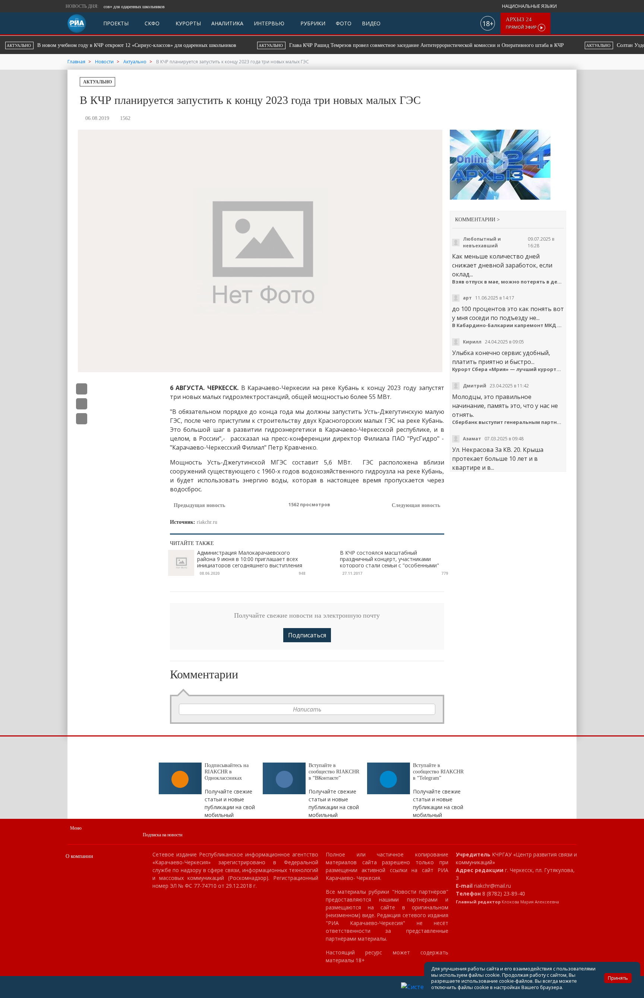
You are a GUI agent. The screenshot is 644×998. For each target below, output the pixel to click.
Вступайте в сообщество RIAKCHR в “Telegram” (438, 772)
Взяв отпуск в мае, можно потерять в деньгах (508, 282)
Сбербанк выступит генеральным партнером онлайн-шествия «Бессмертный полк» (508, 422)
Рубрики (312, 23)
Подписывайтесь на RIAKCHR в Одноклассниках (227, 772)
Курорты (187, 23)
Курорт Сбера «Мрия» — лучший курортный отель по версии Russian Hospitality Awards (508, 369)
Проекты (116, 23)
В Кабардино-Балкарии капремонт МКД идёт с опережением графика (508, 325)
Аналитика (227, 23)
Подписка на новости (162, 834)
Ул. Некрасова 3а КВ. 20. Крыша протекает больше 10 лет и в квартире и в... (497, 459)
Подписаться (307, 635)
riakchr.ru (207, 522)
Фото (343, 23)
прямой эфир (522, 23)
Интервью (269, 23)
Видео (371, 23)
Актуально (97, 82)
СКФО (151, 23)
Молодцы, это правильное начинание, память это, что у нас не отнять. (505, 406)
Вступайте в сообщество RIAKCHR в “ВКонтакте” (334, 772)
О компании (79, 856)
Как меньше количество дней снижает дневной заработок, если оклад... (502, 265)
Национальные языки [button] (530, 6)
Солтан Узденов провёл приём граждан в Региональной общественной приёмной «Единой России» (458, 45)
